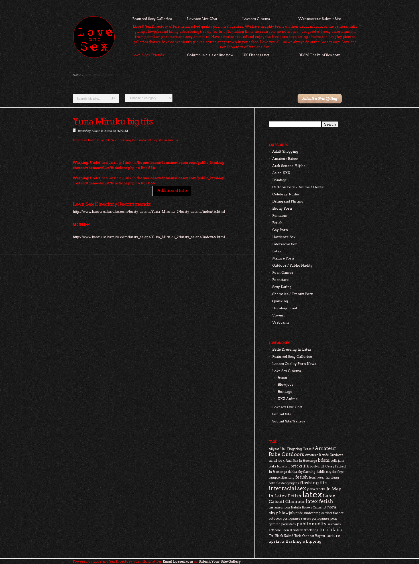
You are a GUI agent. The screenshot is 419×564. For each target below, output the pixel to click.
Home (77, 74)
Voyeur (278, 315)
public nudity (312, 523)
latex (312, 494)
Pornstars (280, 279)
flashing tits (313, 482)
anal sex (277, 460)
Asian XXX (281, 173)
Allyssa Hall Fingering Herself (291, 449)
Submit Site (281, 414)
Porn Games (282, 272)
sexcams (334, 524)
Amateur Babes (285, 158)
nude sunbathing (308, 513)
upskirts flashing (285, 541)
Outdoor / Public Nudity (292, 265)
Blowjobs (285, 384)
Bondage (279, 180)
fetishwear (317, 477)
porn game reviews (297, 518)
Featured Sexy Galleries (152, 19)
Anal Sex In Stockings (301, 461)
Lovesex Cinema (256, 19)
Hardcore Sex (283, 237)
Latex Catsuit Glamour (302, 498)
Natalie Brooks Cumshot (308, 507)
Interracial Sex (284, 244)
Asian (108, 130)
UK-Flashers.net (255, 55)
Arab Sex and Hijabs (288, 166)
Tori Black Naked (281, 536)
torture (333, 535)
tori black (330, 529)
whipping (311, 541)
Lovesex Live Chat (202, 19)
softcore (275, 530)
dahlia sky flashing (302, 472)
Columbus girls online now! (211, 55)
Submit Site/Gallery (288, 421)
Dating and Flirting (287, 201)
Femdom (279, 215)
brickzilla (299, 466)
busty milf (317, 466)
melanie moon (279, 507)
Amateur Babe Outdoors (302, 451)
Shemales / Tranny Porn (292, 294)
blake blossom (279, 466)
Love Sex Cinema (286, 371)
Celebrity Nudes (286, 194)
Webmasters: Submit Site (319, 19)
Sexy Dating (282, 287)
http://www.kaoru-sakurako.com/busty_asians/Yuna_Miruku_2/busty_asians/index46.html (149, 237)
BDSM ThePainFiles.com (319, 55)
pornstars (288, 524)
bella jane (337, 461)
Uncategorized (284, 308)
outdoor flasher (332, 513)
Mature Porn (283, 258)
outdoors (275, 518)
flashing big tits (287, 483)
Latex (276, 251)
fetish (301, 477)
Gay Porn (280, 230)
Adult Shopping (285, 151)
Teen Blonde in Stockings (300, 530)
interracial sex (287, 488)
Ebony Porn (282, 208)
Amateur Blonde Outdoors (324, 455)
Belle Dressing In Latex (291, 349)
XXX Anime (288, 399)
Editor (95, 130)
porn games (320, 518)
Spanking (280, 301)
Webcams (280, 322)
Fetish (277, 222)
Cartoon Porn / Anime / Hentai (298, 187)
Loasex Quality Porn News (294, 363)
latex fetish (319, 501)
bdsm (324, 460)
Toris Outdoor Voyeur (310, 536)
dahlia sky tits (326, 472)
